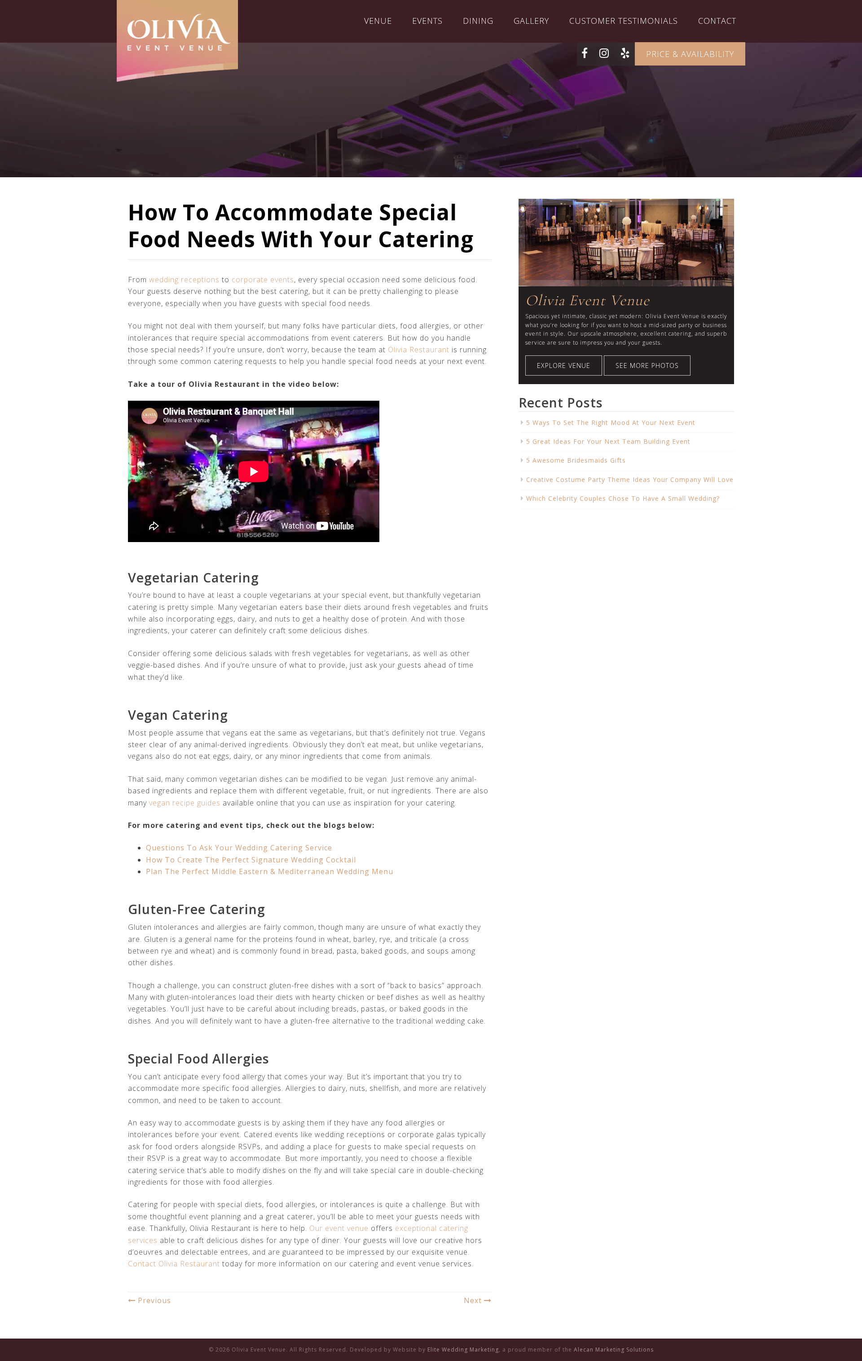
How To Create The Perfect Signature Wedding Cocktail (251, 860)
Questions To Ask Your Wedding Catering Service (239, 848)
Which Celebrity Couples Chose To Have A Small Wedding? (623, 498)
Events (427, 20)
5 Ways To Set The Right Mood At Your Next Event (610, 422)
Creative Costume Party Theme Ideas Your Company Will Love (630, 479)
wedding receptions (184, 279)
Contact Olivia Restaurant (174, 1264)
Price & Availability (690, 53)
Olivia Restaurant (418, 349)
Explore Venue (563, 365)
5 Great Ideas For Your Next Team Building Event (608, 441)
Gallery (531, 20)
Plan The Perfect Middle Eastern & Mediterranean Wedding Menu (269, 871)
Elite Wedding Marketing (463, 1349)
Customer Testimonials (623, 20)
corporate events (263, 279)
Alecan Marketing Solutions (614, 1349)
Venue (378, 20)
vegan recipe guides (184, 803)
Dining (478, 20)
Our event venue (339, 1228)
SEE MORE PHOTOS (647, 365)
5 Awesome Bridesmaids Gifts (576, 460)
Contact (717, 20)
